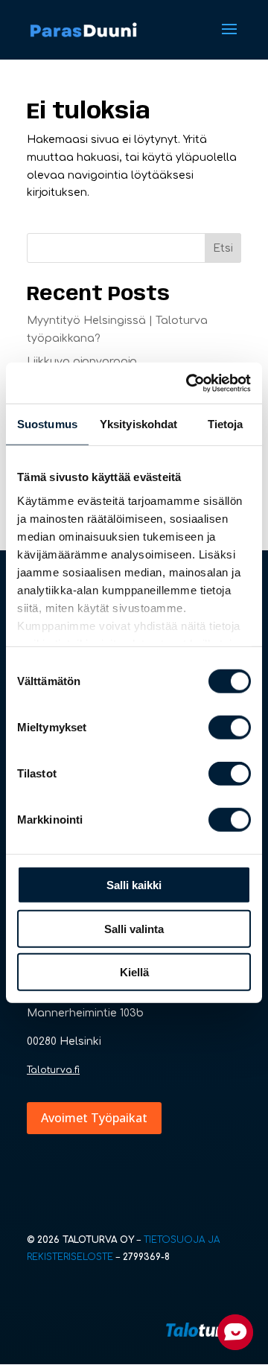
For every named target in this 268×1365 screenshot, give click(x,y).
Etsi (223, 248)
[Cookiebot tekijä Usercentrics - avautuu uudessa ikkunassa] (189, 382)
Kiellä (134, 972)
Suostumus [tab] (47, 424)
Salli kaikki (134, 885)
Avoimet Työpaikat (94, 1118)
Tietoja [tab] (225, 424)
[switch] (229, 727)
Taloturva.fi (53, 1070)
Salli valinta (134, 928)
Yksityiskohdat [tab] (138, 424)
